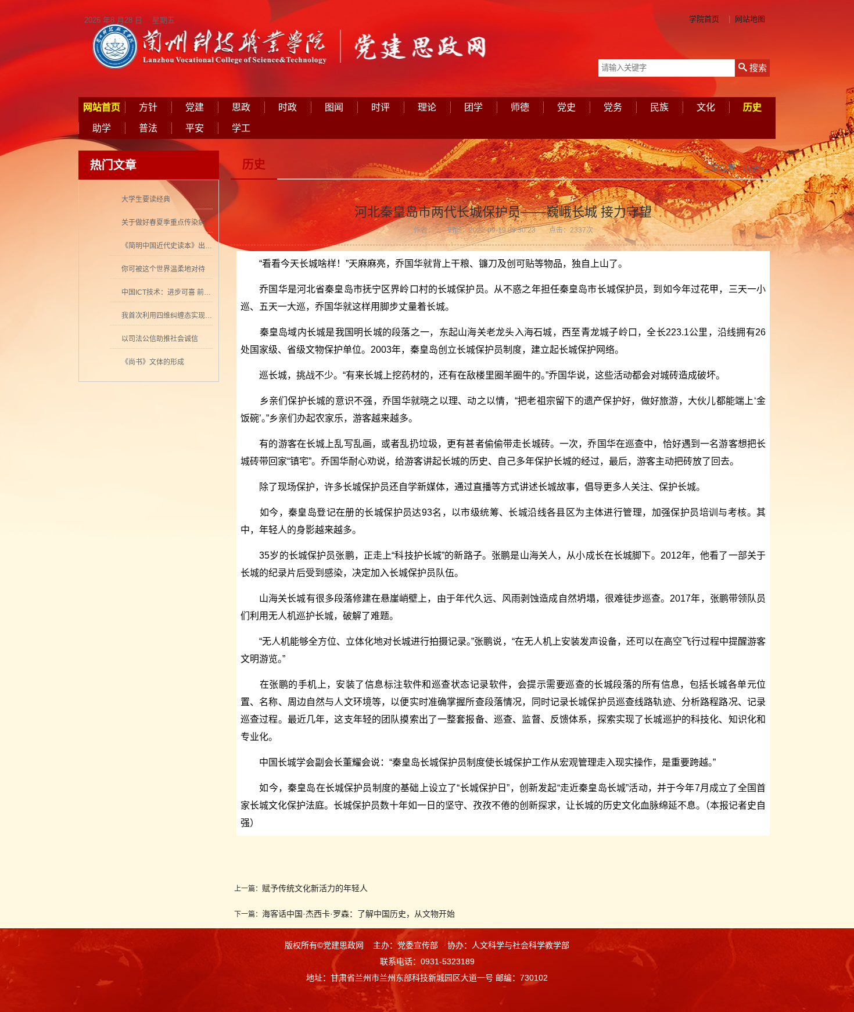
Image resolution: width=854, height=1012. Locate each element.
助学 (101, 128)
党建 (194, 107)
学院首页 (704, 19)
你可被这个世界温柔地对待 (163, 269)
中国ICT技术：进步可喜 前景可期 (173, 292)
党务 (613, 107)
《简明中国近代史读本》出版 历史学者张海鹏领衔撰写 (205, 246)
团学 (473, 107)
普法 (148, 128)
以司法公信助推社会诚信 (159, 339)
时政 (287, 107)
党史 (566, 107)
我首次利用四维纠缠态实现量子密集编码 (184, 316)
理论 (427, 107)
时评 (380, 107)
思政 (241, 107)
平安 (194, 128)
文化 (706, 107)
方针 (148, 107)
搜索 (757, 68)
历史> (753, 168)
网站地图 (750, 19)
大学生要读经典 (145, 199)
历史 (752, 107)
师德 (520, 107)
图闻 (334, 107)
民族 (659, 107)
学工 (241, 128)
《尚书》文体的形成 (152, 362)
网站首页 (101, 107)
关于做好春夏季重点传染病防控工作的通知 (187, 223)
